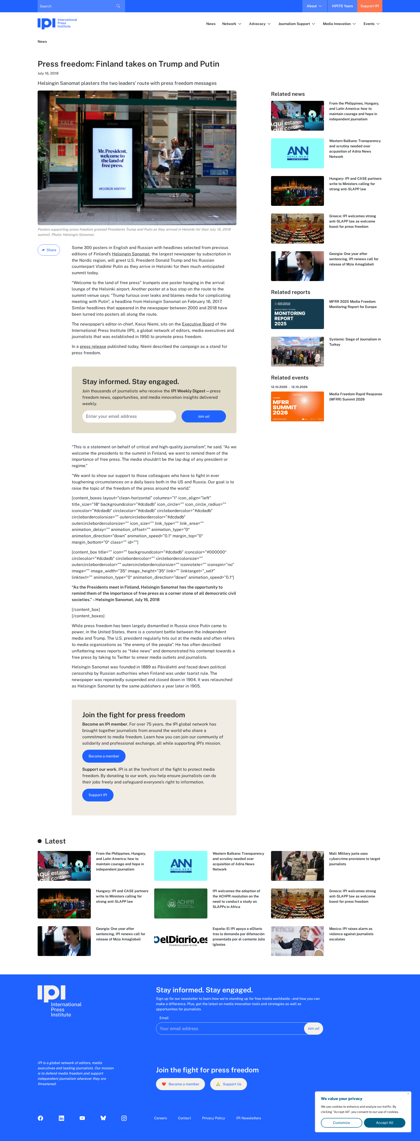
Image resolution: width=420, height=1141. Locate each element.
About (312, 6)
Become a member (104, 756)
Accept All (384, 1123)
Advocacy (257, 24)
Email (164, 1018)
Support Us (228, 1084)
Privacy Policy (213, 1118)
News (210, 24)
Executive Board (198, 324)
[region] (363, 1111)
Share (51, 250)
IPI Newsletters (248, 1118)
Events (369, 24)
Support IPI (369, 6)
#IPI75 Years (342, 6)
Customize (341, 1123)
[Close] (408, 1094)
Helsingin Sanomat (130, 253)
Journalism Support (294, 24)
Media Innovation (337, 24)
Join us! (204, 416)
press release (93, 346)
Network (229, 24)
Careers (160, 1118)
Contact (184, 1118)
